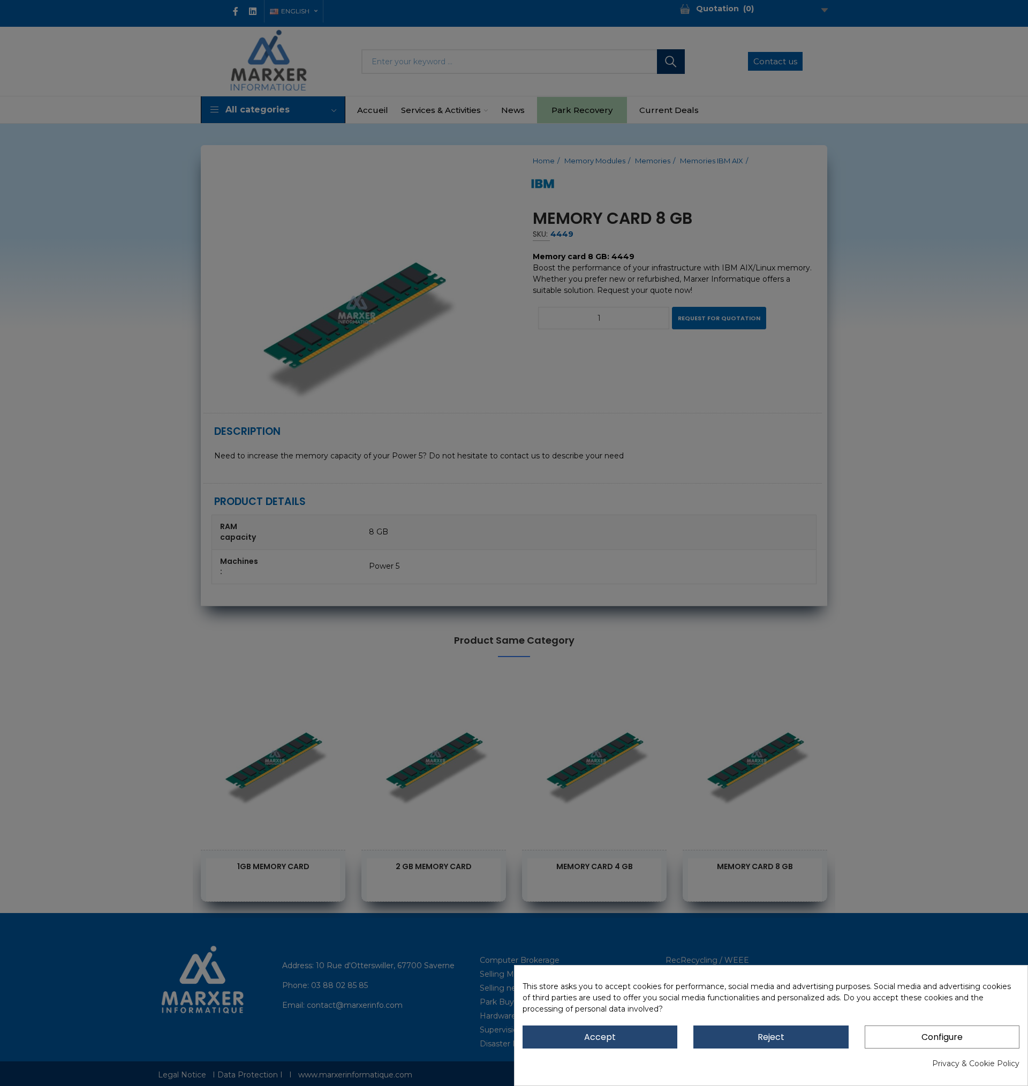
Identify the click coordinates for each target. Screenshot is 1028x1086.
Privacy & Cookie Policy (975, 1063)
